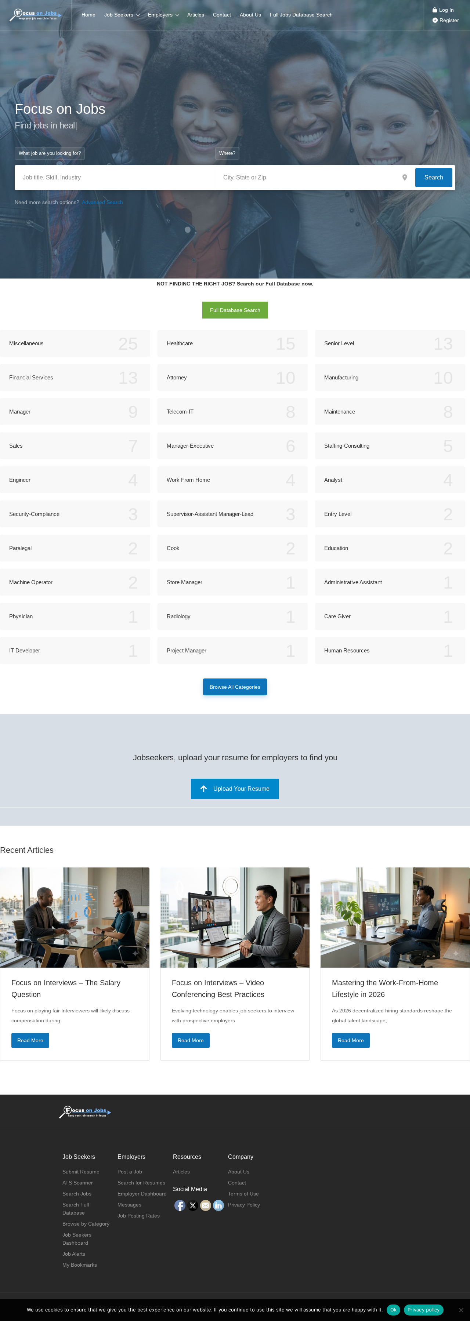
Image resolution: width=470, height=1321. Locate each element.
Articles (195, 15)
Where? (227, 153)
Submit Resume (81, 1172)
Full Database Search (235, 310)
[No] (460, 1310)
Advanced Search (102, 202)
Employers (160, 15)
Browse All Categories (235, 687)
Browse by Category (85, 1224)
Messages (129, 1205)
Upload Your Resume (241, 789)
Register (448, 20)
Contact (222, 15)
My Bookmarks (79, 1265)
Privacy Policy (244, 1205)
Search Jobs (76, 1194)
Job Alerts (73, 1254)
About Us (250, 15)
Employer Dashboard (142, 1194)
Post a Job (130, 1172)
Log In (446, 10)
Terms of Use (243, 1194)
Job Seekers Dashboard (76, 1239)
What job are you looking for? (50, 153)
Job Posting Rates (139, 1216)
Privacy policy (424, 1310)
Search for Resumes (141, 1183)
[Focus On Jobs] (35, 11)
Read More (30, 1040)
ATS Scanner (77, 1183)
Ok (393, 1310)
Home (88, 15)
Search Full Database (75, 1209)
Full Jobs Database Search (301, 15)
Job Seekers (118, 15)
